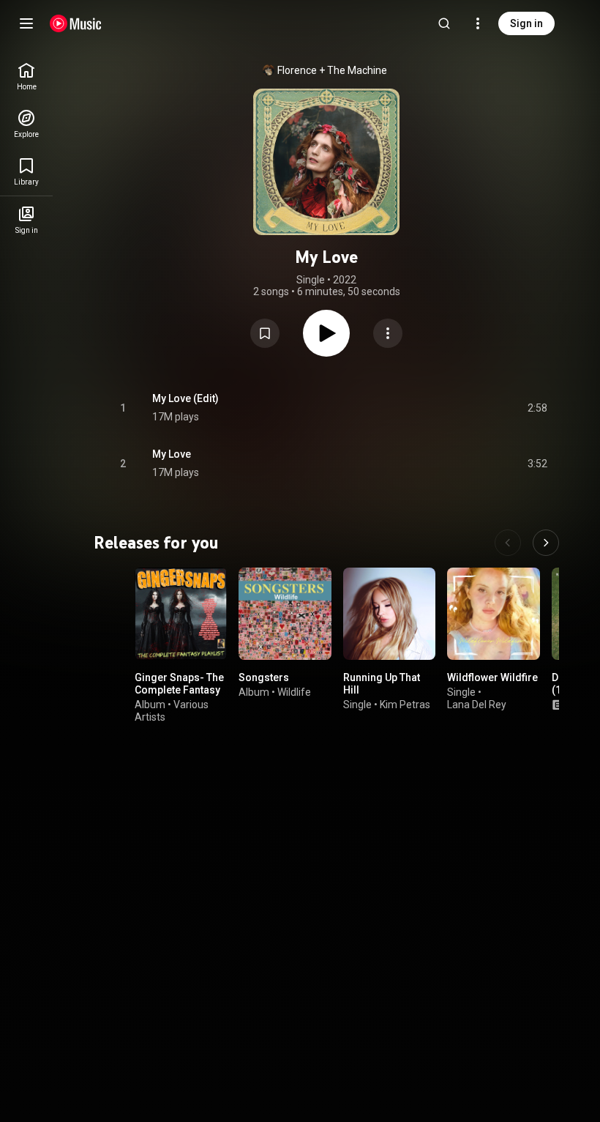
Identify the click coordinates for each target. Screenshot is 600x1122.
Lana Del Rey (476, 704)
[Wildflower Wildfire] (493, 614)
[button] (265, 333)
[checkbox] (537, 408)
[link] (26, 76)
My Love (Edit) (185, 398)
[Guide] (26, 23)
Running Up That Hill (381, 684)
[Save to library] (265, 333)
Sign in (526, 23)
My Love (171, 454)
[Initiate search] (444, 23)
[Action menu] (387, 333)
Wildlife (294, 692)
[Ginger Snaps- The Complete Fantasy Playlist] (181, 614)
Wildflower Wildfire (492, 678)
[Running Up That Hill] (389, 614)
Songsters (264, 678)
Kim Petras (405, 704)
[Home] (76, 23)
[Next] (545, 542)
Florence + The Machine (332, 70)
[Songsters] (285, 614)
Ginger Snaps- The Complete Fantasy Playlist (179, 690)
